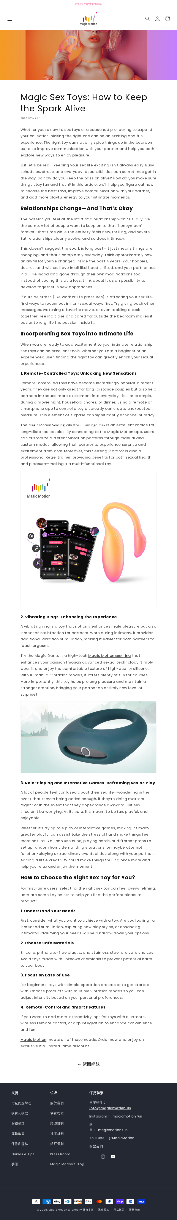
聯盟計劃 (57, 1123)
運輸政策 (18, 1134)
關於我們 (57, 1103)
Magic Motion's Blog (67, 1164)
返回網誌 (91, 1064)
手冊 (14, 1164)
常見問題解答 (21, 1103)
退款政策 (103, 1210)
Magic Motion (34, 1039)
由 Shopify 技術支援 (81, 1210)
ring (127, 655)
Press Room (60, 1154)
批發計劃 (57, 1134)
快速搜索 (57, 1113)
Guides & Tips (23, 1154)
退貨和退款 (19, 1113)
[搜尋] (147, 19)
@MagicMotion (121, 1138)
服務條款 (18, 1123)
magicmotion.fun (127, 1116)
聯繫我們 (96, 1146)
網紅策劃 (57, 1144)
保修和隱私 (19, 1144)
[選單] (9, 19)
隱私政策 (119, 1210)
